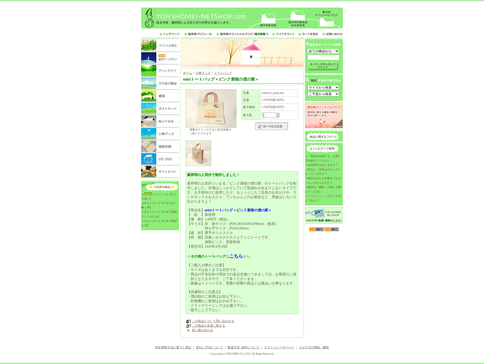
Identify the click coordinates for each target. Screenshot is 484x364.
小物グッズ (202, 73)
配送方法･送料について (243, 347)
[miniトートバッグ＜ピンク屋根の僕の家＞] (210, 126)
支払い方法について (209, 347)
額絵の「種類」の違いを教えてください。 (323, 189)
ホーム (187, 73)
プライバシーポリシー (279, 347)
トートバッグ (223, 73)
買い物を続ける (202, 330)
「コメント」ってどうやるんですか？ (323, 198)
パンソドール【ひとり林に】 (159, 196)
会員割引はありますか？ (323, 164)
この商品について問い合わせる (213, 321)
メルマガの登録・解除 (314, 347)
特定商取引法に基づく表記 (173, 347)
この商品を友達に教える (208, 325)
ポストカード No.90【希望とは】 (159, 223)
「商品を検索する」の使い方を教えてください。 (323, 158)
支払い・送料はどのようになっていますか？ (323, 171)
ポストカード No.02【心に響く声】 (159, 205)
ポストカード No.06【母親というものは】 (159, 214)
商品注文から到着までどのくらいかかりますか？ (323, 180)
